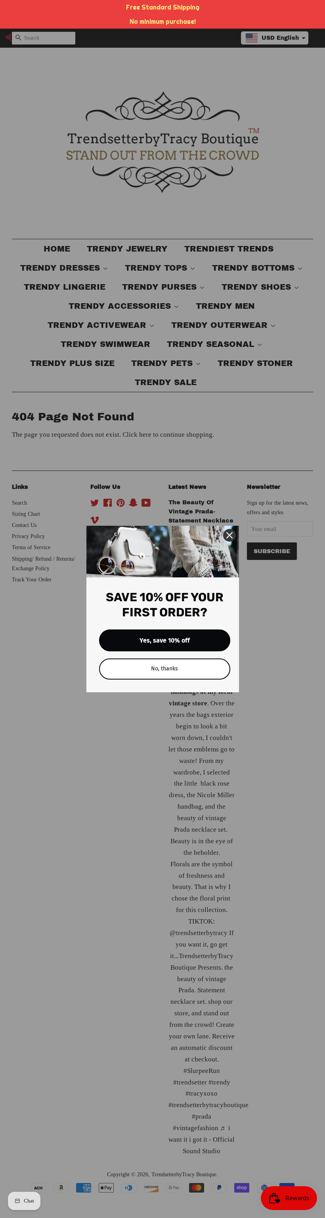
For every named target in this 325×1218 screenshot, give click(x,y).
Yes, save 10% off (165, 640)
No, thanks (164, 668)
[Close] (229, 535)
